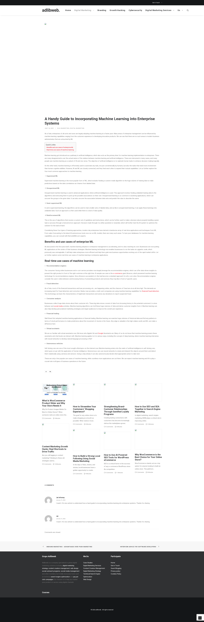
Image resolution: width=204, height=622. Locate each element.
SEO (151, 388)
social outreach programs (51, 571)
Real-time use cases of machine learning (60, 150)
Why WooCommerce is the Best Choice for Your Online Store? (148, 457)
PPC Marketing (145, 388)
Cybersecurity (135, 10)
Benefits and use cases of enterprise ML (60, 147)
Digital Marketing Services (158, 10)
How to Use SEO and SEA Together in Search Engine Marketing (147, 409)
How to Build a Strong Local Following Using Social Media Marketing (86, 458)
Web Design (87, 579)
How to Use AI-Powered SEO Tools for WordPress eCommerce (116, 457)
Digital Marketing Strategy (120, 389)
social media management (70, 571)
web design (74, 568)
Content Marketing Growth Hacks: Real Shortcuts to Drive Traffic (55, 449)
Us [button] (179, 10)
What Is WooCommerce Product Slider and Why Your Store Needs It (53, 403)
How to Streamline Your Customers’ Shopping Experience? (84, 409)
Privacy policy (115, 571)
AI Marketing (64, 128)
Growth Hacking (117, 10)
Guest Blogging (116, 568)
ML (50, 371)
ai (46, 371)
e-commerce (117, 273)
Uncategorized (60, 388)
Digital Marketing (82, 10)
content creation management (59, 568)
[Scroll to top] (200, 618)
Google (100, 333)
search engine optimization (60, 577)
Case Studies (88, 563)
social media (58, 306)
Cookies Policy (116, 574)
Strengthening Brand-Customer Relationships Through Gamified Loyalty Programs (116, 410)
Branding (102, 10)
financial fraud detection (150, 291)
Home (68, 10)
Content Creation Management (94, 568)
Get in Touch (156, 2)
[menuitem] (157, 2)
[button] (188, 10)
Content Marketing (53, 428)
